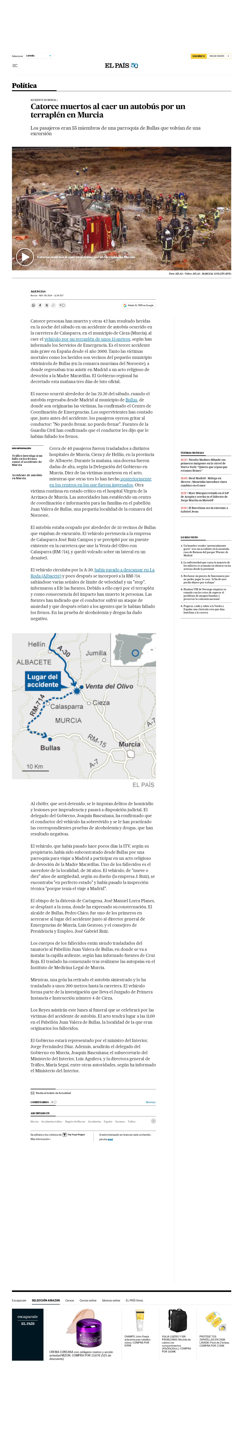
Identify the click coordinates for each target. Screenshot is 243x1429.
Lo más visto (189, 537)
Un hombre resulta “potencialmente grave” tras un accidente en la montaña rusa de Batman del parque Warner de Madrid (206, 550)
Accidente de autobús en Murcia (27, 477)
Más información (40, 1139)
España (108, 1121)
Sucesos (120, 1121)
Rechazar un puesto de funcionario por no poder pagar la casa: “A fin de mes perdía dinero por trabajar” (207, 579)
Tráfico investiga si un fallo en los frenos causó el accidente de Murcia (27, 460)
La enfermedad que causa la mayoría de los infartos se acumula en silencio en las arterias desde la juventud (207, 565)
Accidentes (94, 1121)
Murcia (34, 1121)
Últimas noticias (192, 452)
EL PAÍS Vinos (134, 1300)
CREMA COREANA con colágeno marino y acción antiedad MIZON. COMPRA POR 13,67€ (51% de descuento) (81, 1355)
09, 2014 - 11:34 (51, 295)
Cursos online (88, 1300)
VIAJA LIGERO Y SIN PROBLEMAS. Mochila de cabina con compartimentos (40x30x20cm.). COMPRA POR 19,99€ (176, 1344)
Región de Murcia (75, 1121)
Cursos (69, 1300)
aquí (110, 1139)
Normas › (151, 1102)
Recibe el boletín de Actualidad (53, 1093)
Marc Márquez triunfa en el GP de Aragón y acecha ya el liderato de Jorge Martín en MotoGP (205, 496)
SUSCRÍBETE (199, 56)
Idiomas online (111, 1300)
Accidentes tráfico (51, 1121)
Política (24, 86)
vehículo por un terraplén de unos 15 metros (87, 339)
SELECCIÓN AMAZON (46, 1300)
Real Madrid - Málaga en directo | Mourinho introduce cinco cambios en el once (204, 482)
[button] (121, 209)
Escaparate (19, 1300)
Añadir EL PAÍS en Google (140, 305)
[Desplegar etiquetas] (153, 1121)
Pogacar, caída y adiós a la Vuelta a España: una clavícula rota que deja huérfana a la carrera (204, 609)
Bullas (131, 399)
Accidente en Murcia (43, 100)
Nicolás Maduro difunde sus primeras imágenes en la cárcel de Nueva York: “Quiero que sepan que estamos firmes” (204, 465)
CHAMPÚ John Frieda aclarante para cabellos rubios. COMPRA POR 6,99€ (137, 1341)
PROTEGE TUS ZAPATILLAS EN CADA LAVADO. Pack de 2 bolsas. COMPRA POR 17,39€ (215, 1341)
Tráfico (132, 1121)
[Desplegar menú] (15, 66)
